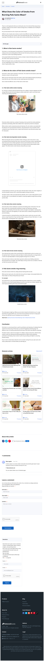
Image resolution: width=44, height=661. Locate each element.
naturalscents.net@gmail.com (11, 636)
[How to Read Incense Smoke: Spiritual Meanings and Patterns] (11, 360)
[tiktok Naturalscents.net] (37, 613)
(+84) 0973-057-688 (11, 634)
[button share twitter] (6, 441)
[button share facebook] (3, 441)
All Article (8, 6)
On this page (5, 43)
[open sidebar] (3, 2)
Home (3, 6)
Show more (39, 351)
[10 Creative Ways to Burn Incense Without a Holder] (32, 383)
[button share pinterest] (9, 441)
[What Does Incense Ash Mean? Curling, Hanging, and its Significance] (11, 383)
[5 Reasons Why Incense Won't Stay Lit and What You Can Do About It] (11, 406)
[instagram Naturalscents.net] (29, 613)
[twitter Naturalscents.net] (26, 613)
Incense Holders (26, 605)
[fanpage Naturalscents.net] (23, 613)
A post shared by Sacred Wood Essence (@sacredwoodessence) (22, 183)
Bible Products (5, 601)
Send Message (5, 618)
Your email (5, 495)
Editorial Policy (5, 614)
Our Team (4, 612)
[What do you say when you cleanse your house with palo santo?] (32, 406)
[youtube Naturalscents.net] (32, 613)
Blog (23, 599)
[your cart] (40, 2)
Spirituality (25, 603)
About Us (4, 610)
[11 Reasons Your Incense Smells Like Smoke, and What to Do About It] (32, 360)
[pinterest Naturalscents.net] (34, 613)
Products (4, 599)
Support (4, 616)
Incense (12, 6)
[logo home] (22, 3)
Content (4, 501)
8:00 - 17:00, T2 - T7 (9, 638)
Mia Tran (13, 18)
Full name (5, 489)
